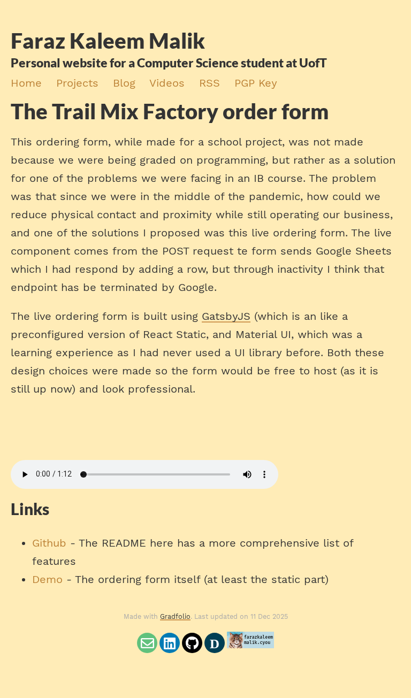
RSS (209, 82)
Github (49, 542)
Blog (124, 82)
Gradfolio (175, 616)
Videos (167, 82)
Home (26, 82)
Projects (77, 82)
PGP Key (255, 82)
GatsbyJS (226, 316)
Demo (47, 579)
